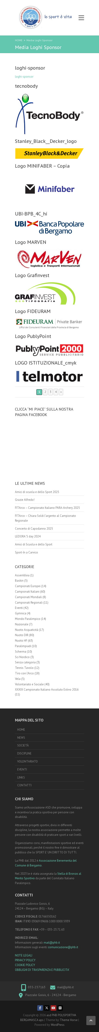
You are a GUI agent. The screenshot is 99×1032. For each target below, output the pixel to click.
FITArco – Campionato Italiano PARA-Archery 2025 (47, 508)
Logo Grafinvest (32, 275)
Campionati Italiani (27, 592)
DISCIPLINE (24, 753)
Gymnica (20, 613)
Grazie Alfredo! (25, 500)
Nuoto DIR (21, 635)
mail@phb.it (52, 943)
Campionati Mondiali (28, 597)
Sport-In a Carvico (26, 552)
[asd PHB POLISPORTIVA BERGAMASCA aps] (45, 18)
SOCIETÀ (23, 745)
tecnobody (26, 86)
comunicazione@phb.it (63, 947)
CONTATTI (24, 785)
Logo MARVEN (30, 242)
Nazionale (21, 624)
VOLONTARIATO (27, 761)
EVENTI (22, 769)
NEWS (21, 738)
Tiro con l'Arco (24, 673)
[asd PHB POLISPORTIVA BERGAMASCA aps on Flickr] (60, 1008)
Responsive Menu (81, 17)
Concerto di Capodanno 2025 (34, 529)
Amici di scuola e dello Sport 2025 (37, 492)
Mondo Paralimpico (27, 619)
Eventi (19, 608)
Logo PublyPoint (33, 336)
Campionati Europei (28, 586)
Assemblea (22, 575)
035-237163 (37, 987)
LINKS (21, 777)
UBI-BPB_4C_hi (31, 213)
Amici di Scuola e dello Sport (33, 544)
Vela (17, 679)
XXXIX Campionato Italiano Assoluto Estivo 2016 (47, 690)
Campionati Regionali (29, 602)
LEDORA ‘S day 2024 (28, 536)
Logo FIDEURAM (33, 311)
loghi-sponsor (30, 68)
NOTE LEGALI (23, 955)
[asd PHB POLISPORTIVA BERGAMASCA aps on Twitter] (47, 1008)
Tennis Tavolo (24, 668)
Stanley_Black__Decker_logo (46, 141)
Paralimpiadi (23, 646)
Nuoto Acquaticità (26, 630)
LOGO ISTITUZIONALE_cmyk (45, 362)
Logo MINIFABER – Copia (42, 166)
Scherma (20, 652)
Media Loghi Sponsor (39, 40)
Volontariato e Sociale (29, 684)
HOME (18, 40)
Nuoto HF (21, 641)
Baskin (19, 581)
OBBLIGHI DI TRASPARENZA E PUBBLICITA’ (42, 970)
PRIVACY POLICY (25, 960)
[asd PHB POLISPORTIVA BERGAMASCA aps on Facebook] (40, 1008)
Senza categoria (25, 662)
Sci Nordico (22, 657)
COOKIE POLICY (25, 965)
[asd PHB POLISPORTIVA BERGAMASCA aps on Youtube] (53, 1008)
